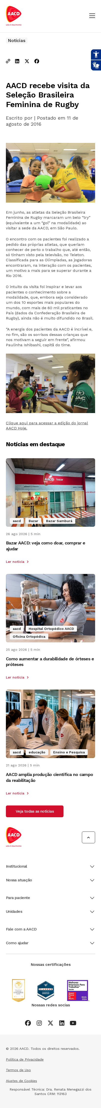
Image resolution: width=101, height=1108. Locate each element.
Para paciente (18, 897)
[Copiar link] (8, 61)
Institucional (16, 866)
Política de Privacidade (25, 1059)
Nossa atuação (19, 880)
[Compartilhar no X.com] (27, 61)
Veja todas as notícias (35, 811)
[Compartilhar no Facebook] (37, 61)
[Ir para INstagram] (39, 1023)
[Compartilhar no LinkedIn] (17, 61)
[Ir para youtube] (73, 1023)
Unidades (14, 911)
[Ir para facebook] (28, 1023)
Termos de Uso (18, 1070)
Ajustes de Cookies (21, 1081)
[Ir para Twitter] (50, 1023)
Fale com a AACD (21, 929)
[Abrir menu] (92, 16)
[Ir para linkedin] (61, 1023)
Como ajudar (17, 943)
